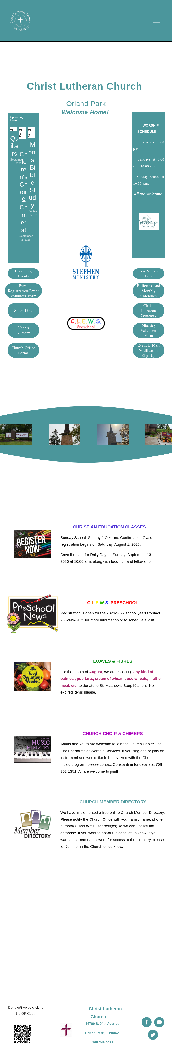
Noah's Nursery (23, 330)
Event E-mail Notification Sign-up (149, 350)
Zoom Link (23, 310)
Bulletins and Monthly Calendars (148, 290)
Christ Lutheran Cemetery (149, 310)
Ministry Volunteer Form (149, 330)
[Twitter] (153, 1035)
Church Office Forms (23, 350)
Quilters (14, 146)
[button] (29, 117)
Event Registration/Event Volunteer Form (23, 290)
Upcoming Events (23, 273)
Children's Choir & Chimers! (24, 192)
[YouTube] (159, 1022)
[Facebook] (147, 1022)
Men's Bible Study (32, 175)
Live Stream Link (149, 273)
